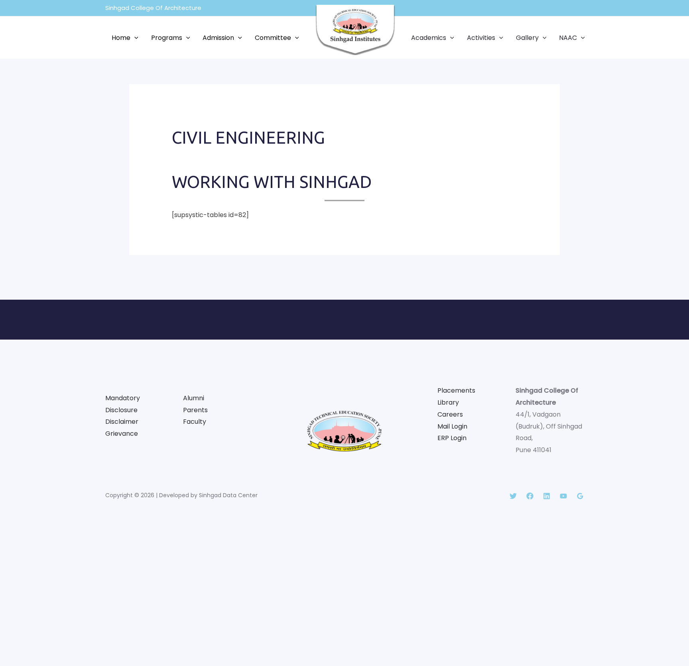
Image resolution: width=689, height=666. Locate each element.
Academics (428, 37)
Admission (218, 37)
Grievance (121, 433)
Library (448, 402)
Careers (450, 414)
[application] (134, 38)
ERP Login (452, 438)
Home (121, 37)
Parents (195, 410)
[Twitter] (513, 496)
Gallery (527, 37)
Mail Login (452, 426)
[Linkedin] (546, 496)
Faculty (194, 421)
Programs (166, 37)
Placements (456, 390)
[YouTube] (563, 496)
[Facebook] (529, 496)
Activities (481, 37)
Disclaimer (121, 421)
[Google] (580, 496)
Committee (273, 37)
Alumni (193, 398)
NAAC (568, 37)
